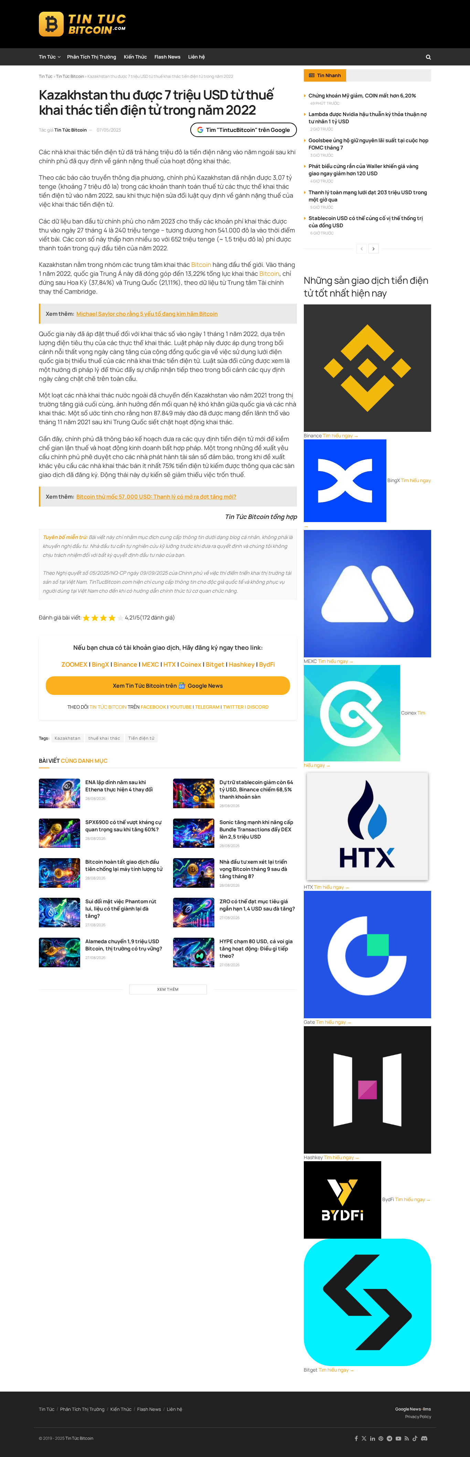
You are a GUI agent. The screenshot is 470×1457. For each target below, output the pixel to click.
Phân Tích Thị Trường (91, 56)
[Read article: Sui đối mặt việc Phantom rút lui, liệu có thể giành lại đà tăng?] (59, 912)
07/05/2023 (109, 130)
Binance (125, 664)
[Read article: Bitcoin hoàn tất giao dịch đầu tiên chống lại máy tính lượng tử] (59, 873)
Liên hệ (196, 56)
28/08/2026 (95, 798)
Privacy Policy (418, 1416)
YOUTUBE (181, 707)
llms (427, 1409)
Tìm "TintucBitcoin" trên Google (248, 130)
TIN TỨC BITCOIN (108, 707)
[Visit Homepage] (82, 24)
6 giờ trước (322, 233)
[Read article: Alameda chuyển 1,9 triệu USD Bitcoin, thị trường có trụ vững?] (59, 952)
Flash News (167, 56)
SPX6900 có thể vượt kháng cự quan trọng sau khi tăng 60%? (123, 826)
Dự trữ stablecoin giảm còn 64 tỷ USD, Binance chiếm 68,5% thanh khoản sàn (256, 789)
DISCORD (258, 707)
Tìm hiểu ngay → (341, 435)
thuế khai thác (104, 738)
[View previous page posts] (361, 248)
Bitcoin (201, 264)
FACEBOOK (153, 707)
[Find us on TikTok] (415, 1439)
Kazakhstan (68, 738)
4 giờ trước (321, 181)
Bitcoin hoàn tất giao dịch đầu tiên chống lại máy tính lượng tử (123, 865)
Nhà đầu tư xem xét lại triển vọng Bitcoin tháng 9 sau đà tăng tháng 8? (253, 869)
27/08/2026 (95, 924)
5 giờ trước (321, 207)
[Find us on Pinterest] (380, 1439)
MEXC (150, 664)
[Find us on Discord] (424, 1439)
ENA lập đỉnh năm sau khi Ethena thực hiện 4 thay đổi (119, 786)
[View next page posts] (373, 248)
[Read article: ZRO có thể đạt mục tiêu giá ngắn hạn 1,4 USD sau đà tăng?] (193, 912)
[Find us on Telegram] (389, 1439)
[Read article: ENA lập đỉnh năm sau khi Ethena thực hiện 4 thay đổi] (59, 793)
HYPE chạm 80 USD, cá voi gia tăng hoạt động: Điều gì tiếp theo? (256, 948)
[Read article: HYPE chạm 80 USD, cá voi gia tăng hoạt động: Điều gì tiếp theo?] (193, 952)
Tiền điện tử (141, 738)
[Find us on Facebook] (356, 1439)
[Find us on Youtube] (398, 1439)
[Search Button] (428, 56)
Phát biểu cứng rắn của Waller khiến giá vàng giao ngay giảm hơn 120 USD (363, 170)
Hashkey (242, 664)
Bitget (215, 664)
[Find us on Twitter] (364, 1439)
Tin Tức (47, 56)
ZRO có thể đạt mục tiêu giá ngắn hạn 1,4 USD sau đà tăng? (257, 905)
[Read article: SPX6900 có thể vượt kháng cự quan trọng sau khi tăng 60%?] (59, 833)
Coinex (190, 664)
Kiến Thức (135, 56)
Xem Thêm (168, 989)
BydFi (267, 664)
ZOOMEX (74, 664)
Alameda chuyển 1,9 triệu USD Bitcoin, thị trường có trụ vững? (123, 945)
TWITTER (233, 707)
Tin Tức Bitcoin (70, 130)
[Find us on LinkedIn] (372, 1439)
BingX (100, 664)
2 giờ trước (321, 129)
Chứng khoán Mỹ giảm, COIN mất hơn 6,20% (362, 95)
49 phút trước (325, 103)
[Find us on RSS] (407, 1439)
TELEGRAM (207, 707)
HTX (169, 664)
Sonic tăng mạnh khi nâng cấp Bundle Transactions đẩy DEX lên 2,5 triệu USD (256, 829)
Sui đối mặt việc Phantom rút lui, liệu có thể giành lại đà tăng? (121, 908)
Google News (408, 1409)
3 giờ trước (321, 155)
